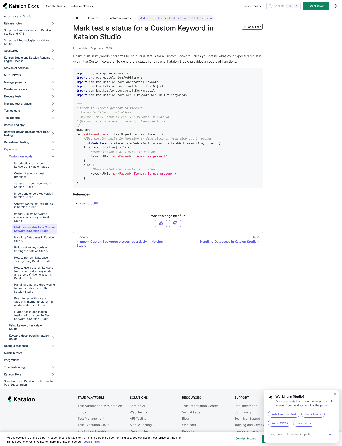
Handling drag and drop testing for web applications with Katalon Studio (34, 288)
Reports (188, 431)
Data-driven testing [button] (16, 142)
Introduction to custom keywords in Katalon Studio (31, 165)
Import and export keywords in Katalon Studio (34, 195)
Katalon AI (137, 406)
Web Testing (139, 412)
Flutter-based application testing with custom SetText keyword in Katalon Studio (32, 315)
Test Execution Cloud (94, 425)
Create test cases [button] (15, 89)
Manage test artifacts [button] (18, 103)
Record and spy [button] (14, 124)
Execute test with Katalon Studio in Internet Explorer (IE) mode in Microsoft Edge (33, 302)
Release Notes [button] (80, 6)
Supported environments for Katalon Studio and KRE (27, 32)
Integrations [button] (11, 360)
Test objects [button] (12, 110)
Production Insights (92, 431)
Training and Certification (253, 425)
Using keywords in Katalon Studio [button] (26, 327)
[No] (175, 223)
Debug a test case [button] (16, 345)
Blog (185, 418)
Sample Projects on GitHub (254, 431)
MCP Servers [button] (12, 75)
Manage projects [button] (15, 82)
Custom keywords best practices (29, 175)
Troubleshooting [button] (14, 367)
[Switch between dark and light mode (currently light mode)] (335, 6)
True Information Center (200, 406)
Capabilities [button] (54, 6)
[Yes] (161, 223)
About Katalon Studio (17, 16)
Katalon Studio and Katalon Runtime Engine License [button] (27, 59)
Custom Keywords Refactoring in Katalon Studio (33, 205)
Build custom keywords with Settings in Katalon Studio (32, 249)
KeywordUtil (89, 203)
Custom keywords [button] (20, 156)
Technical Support (248, 418)
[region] (171, 439)
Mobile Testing (141, 425)
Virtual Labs (191, 412)
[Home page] (77, 18)
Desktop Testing (142, 431)
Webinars (189, 425)
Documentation (245, 406)
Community (243, 412)
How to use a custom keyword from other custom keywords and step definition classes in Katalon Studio (33, 273)
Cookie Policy (92, 441)
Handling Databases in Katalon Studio (34, 239)
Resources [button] (250, 6)
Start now (316, 6)
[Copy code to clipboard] (258, 72)
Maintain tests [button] (13, 353)
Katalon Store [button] (12, 374)
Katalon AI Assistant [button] (16, 67)
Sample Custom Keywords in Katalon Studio (32, 185)
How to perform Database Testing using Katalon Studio (32, 259)
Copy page (252, 26)
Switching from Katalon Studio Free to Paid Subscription (28, 382)
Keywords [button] (10, 149)
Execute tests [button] (13, 96)
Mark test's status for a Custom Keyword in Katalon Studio (34, 228)
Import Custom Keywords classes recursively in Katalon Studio (33, 217)
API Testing (138, 418)
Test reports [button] (12, 117)
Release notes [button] (13, 23)
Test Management (91, 418)
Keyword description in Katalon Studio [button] (29, 337)
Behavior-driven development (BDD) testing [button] (27, 133)
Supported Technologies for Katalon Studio (27, 42)
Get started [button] (11, 50)
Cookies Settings (246, 438)
